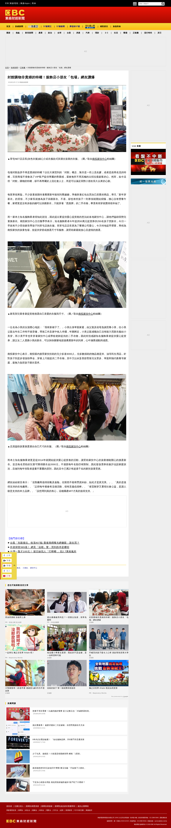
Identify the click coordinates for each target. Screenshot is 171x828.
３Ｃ (107, 33)
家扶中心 (33, 568)
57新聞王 (47, 26)
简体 (34, 3)
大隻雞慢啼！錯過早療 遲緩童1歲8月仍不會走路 (25, 689)
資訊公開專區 (83, 806)
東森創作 (89, 810)
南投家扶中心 (99, 158)
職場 (125, 33)
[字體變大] (7, 562)
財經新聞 (19, 26)
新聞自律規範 (46, 806)
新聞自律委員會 (32, 806)
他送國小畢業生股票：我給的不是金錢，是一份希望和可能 (67, 654)
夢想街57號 (75, 26)
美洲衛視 (68, 810)
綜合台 (27, 810)
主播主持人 (19, 806)
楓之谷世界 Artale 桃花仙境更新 (103, 688)
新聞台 (20, 810)
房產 (78, 33)
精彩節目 (104, 26)
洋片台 (55, 810)
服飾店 (17, 568)
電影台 (48, 810)
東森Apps (25, 3)
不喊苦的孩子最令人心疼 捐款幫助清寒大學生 (109, 654)
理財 (97, 33)
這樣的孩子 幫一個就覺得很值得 (61, 688)
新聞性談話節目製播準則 (65, 806)
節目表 (9, 806)
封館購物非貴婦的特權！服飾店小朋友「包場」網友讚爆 (109, 618)
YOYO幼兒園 (79, 810)
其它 (160, 33)
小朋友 (25, 568)
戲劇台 (34, 810)
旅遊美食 (117, 26)
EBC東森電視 (11, 3)
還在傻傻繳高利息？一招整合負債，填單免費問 (67, 618)
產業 (41, 33)
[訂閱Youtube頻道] (7, 577)
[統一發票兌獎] (148, 184)
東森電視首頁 (11, 810)
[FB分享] (7, 556)
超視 (61, 810)
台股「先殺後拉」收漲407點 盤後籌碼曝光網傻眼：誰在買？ (44, 542)
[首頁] (15, 15)
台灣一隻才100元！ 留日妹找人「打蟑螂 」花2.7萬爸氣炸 (43, 551)
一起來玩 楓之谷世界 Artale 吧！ (19, 653)
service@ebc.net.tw (161, 821)
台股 (69, 33)
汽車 (88, 33)
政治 (50, 33)
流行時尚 (148, 33)
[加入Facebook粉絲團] (7, 572)
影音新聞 (29, 33)
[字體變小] (7, 567)
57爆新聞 (61, 26)
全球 (59, 33)
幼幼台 (41, 810)
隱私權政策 (163, 817)
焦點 (18, 33)
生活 (116, 33)
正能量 (136, 33)
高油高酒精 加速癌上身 (15, 617)
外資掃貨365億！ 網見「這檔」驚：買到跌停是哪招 (39, 547)
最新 (8, 33)
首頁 (8, 26)
